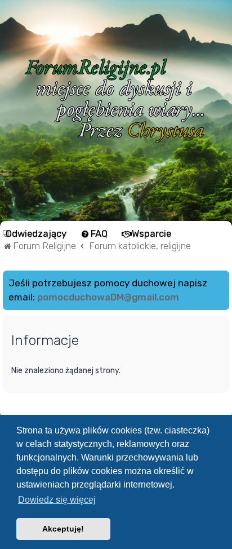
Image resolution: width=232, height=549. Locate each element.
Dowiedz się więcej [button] (57, 499)
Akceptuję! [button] (63, 528)
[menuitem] (36, 233)
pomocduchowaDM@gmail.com (108, 297)
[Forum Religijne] (116, 100)
